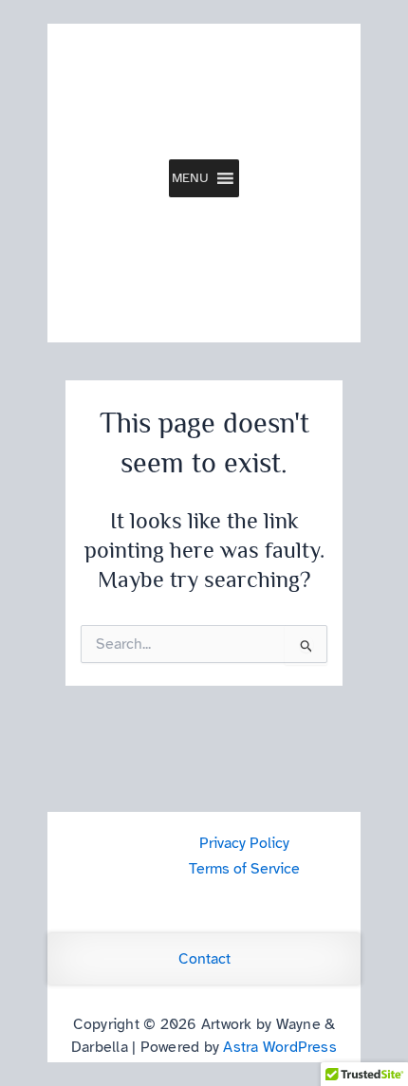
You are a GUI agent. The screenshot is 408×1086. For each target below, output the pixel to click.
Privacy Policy (244, 843)
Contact (204, 958)
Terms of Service (244, 868)
